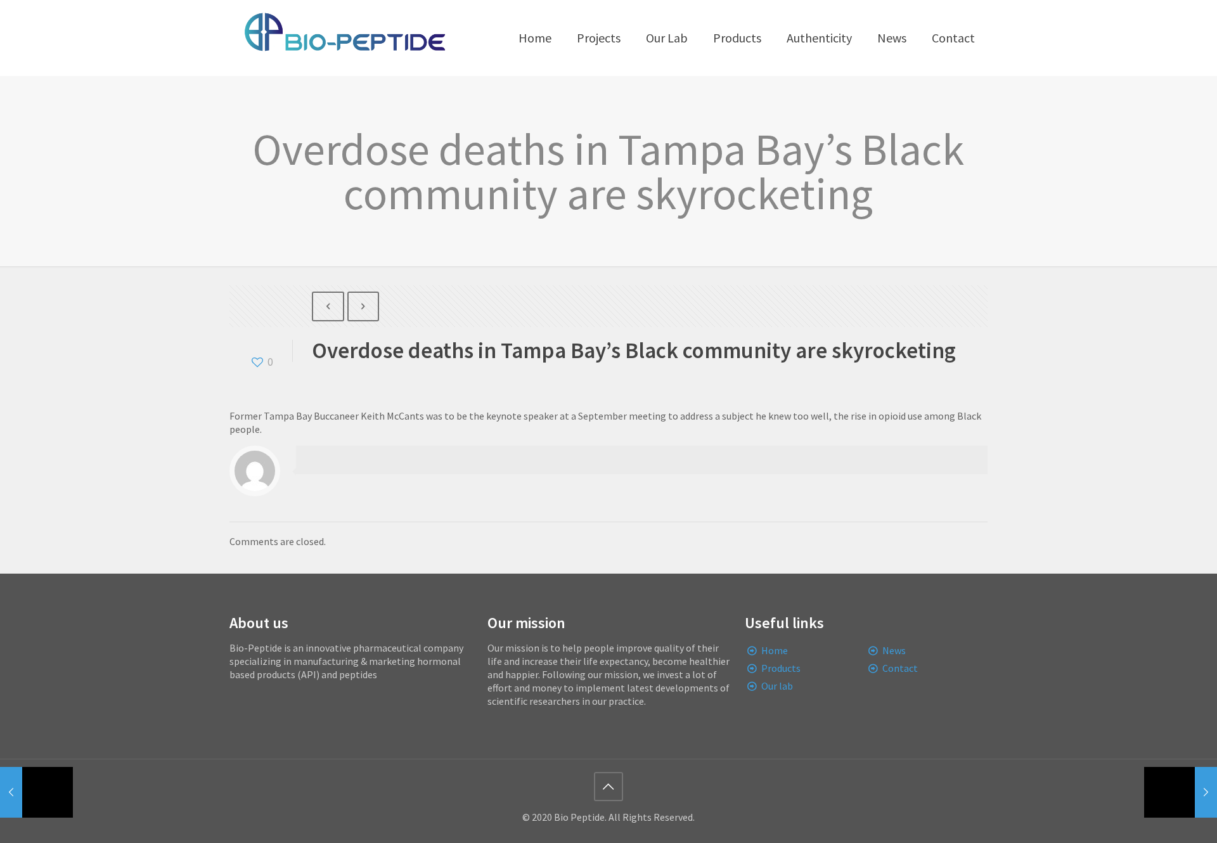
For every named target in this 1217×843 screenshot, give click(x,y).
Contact (900, 668)
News (894, 650)
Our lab (777, 685)
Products (781, 668)
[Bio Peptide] (344, 38)
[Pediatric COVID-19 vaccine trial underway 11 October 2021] (36, 792)
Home (774, 650)
